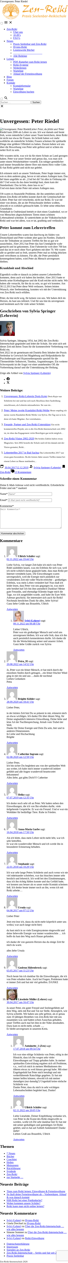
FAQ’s (16, 38)
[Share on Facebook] (8, 379)
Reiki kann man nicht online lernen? (25, 1206)
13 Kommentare (23, 472)
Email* (3, 500)
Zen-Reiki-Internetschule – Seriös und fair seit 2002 (33, 1252)
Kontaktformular (22, 85)
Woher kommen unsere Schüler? (23, 1203)
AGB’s (17, 35)
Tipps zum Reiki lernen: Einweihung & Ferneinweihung (36, 1191)
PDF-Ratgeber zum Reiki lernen (30, 61)
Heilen (10, 1162)
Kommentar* (7, 506)
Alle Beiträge (20, 56)
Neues (10, 41)
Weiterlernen (19, 67)
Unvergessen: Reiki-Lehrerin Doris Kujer (25, 396)
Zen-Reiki (12, 29)
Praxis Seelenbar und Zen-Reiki (29, 44)
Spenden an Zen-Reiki (18, 1249)
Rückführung (13, 1168)
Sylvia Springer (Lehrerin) (37, 373)
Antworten (12, 609)
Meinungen (12, 1165)
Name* (4, 493)
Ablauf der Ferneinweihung (27, 73)
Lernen (10, 58)
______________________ (27, 53)
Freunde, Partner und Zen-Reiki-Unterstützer (27, 424)
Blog (9, 76)
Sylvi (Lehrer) (32, 620)
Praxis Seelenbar (15, 1255)
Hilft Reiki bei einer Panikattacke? (24, 1200)
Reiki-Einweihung (34, 1238)
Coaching (12, 1159)
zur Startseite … (15, 1177)
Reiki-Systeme (20, 64)
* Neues (11, 1153)
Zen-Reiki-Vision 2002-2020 (19, 438)
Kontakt (11, 82)
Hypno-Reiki (20, 47)
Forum (10, 79)
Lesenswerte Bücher (23, 50)
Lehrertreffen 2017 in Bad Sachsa (21, 452)
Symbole (11, 1171)
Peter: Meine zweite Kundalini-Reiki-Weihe (27, 410)
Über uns (18, 32)
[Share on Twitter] (8, 383)
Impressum (12, 1246)
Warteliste (18, 70)
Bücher (10, 1156)
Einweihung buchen (23, 91)
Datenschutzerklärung (18, 1243)
